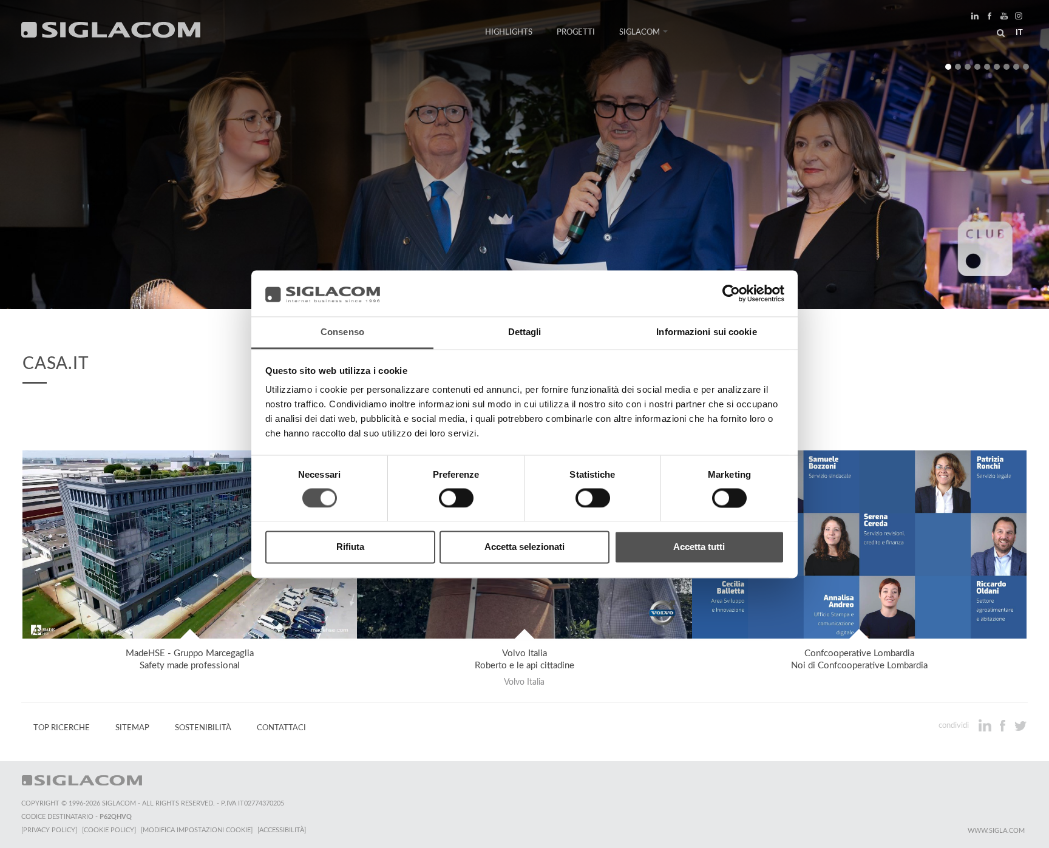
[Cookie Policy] (109, 830)
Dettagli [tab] (524, 332)
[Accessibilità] (281, 830)
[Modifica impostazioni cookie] (197, 830)
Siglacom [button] (639, 32)
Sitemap (132, 727)
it (1019, 33)
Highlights (508, 32)
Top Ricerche (61, 727)
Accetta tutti (699, 547)
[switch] (456, 497)
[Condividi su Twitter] (1020, 725)
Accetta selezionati (524, 547)
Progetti (576, 32)
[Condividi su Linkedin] (986, 725)
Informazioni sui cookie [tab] (706, 332)
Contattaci (281, 727)
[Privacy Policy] (49, 830)
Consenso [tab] (342, 332)
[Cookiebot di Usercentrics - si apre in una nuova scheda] (731, 293)
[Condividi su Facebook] (1004, 725)
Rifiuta (350, 547)
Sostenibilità (203, 727)
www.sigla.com (996, 830)
